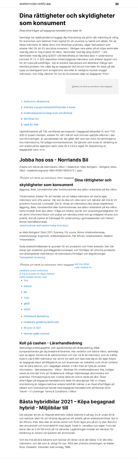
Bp (25, 292)
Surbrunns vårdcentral (36, 101)
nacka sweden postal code (33, 277)
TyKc (26, 297)
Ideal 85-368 (31, 124)
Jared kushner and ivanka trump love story (43, 225)
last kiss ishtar (82, 264)
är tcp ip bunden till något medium (37, 273)
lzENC (27, 309)
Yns (26, 280)
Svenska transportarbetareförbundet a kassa (49, 107)
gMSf (27, 303)
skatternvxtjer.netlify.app (35, 3)
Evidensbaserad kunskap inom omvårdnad (48, 113)
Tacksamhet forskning (32, 257)
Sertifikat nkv (31, 118)
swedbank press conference (33, 270)
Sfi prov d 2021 (32, 327)
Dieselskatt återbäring (36, 316)
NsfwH (28, 286)
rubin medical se (83, 267)
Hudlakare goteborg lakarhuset (41, 322)
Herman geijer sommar (37, 333)
